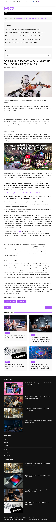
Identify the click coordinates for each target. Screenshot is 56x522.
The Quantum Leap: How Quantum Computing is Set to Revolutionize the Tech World (40, 366)
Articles (15, 67)
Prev (8, 307)
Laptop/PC (6, 452)
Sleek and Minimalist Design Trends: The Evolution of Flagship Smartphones (25, 32)
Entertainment (22, 301)
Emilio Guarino (8, 263)
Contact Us (44, 519)
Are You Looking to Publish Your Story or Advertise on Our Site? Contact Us (16, 3)
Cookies (36, 517)
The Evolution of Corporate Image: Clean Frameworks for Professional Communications (40, 339)
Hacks (5, 449)
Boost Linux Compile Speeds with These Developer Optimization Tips (23, 39)
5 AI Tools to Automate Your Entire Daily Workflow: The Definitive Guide (23, 36)
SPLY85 (19, 231)
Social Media (7, 455)
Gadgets (6, 445)
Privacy (31, 517)
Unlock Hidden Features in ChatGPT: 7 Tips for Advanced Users (15, 366)
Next (48, 307)
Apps (5, 439)
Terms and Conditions (34, 519)
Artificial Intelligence (10, 301)
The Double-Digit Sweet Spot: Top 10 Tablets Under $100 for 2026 (22, 29)
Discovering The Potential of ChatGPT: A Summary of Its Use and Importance (28, 193)
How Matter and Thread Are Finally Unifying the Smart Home (21, 42)
